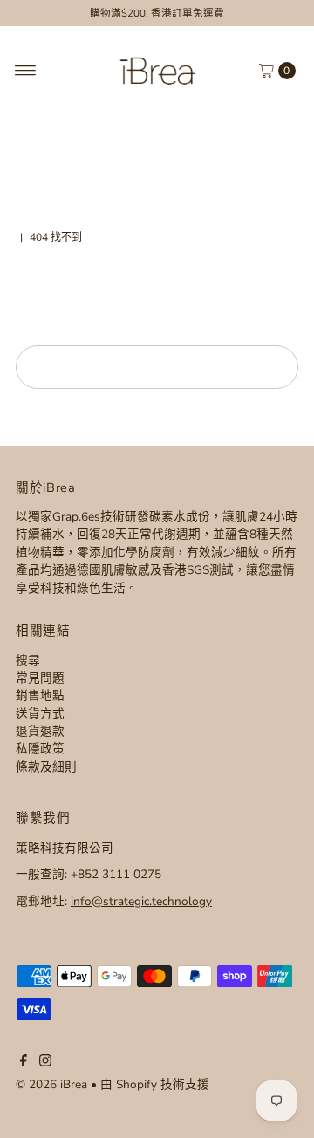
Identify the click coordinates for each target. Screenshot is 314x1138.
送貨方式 (40, 713)
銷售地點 (40, 695)
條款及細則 (46, 767)
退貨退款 (40, 731)
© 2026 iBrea (51, 1084)
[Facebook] (23, 1063)
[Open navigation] (25, 70)
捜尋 (28, 660)
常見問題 (40, 678)
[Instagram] (45, 1063)
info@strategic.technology (141, 901)
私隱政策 (40, 748)
